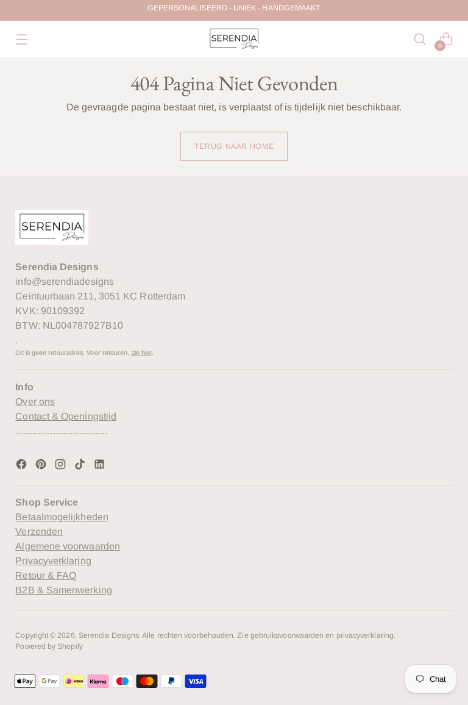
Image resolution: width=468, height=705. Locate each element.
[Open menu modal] (21, 39)
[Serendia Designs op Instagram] (61, 466)
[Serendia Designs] (234, 39)
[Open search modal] (420, 39)
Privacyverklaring (53, 561)
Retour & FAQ (45, 575)
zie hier (142, 352)
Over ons (35, 401)
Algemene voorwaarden (67, 546)
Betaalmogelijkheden (61, 517)
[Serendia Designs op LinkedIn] (100, 466)
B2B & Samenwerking (63, 590)
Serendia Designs (109, 635)
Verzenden (39, 531)
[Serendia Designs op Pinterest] (42, 466)
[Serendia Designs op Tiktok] (81, 466)
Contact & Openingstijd (65, 416)
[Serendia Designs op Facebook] (22, 466)
